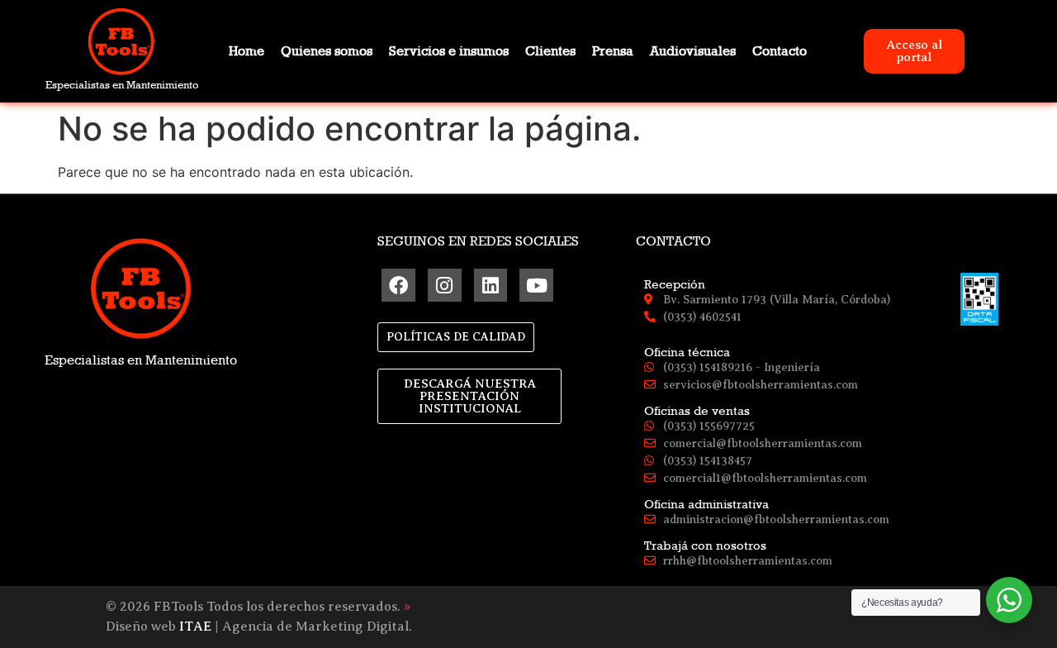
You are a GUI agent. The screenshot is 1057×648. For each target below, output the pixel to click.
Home (246, 51)
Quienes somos (326, 51)
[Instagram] (445, 285)
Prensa (612, 51)
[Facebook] (398, 285)
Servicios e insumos (449, 51)
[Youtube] (536, 285)
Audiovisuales (693, 51)
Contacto (779, 51)
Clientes (550, 51)
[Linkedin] (491, 285)
